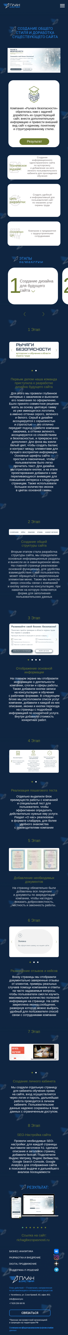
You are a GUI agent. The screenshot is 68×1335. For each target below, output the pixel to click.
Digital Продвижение (23, 1263)
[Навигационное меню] (62, 5)
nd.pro (20, 1299)
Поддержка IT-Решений (24, 1270)
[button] (30, 1313)
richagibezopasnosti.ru (33, 1240)
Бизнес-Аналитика (21, 1251)
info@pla (13, 1299)
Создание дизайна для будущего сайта (36, 286)
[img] (33, 291)
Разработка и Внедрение (25, 1257)
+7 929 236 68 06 (17, 1303)
